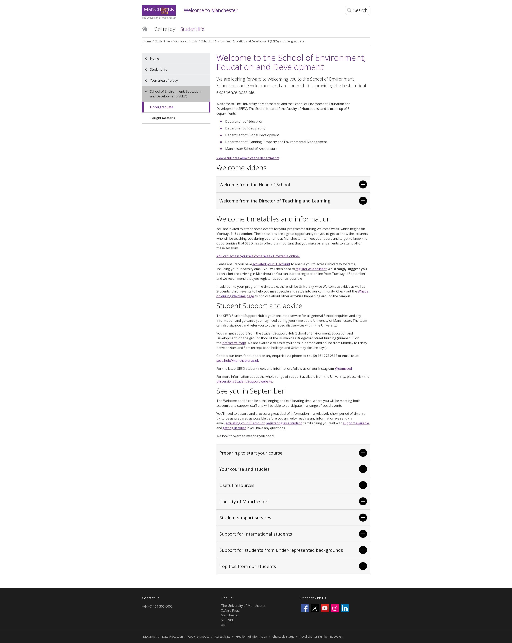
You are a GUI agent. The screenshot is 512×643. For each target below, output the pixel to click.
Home (144, 29)
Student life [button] (192, 29)
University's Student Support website (244, 381)
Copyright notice (198, 636)
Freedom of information (251, 636)
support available (356, 423)
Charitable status (283, 636)
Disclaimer (150, 636)
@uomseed (343, 368)
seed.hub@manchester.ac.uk (237, 360)
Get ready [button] (164, 29)
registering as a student (284, 423)
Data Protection (172, 636)
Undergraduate (293, 41)
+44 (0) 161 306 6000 (157, 606)
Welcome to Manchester (211, 10)
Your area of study (185, 41)
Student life (162, 41)
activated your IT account (271, 264)
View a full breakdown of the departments (247, 158)
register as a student (311, 269)
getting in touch (234, 428)
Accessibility (222, 636)
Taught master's (162, 118)
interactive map (233, 343)
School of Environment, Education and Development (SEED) (240, 41)
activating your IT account (245, 423)
